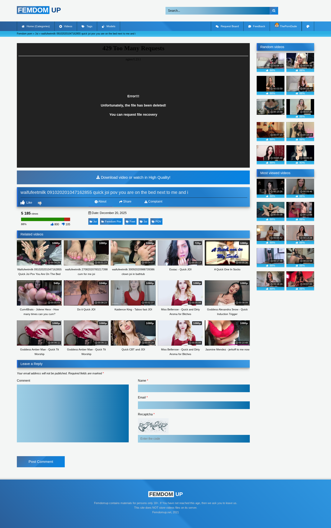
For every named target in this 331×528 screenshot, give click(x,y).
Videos (67, 26)
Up (39, 10)
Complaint (154, 201)
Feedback (258, 26)
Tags (89, 26)
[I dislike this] (40, 203)
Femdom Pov (113, 221)
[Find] (274, 11)
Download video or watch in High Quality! (135, 177)
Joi (95, 221)
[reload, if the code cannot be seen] (153, 432)
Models (110, 26)
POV (158, 221)
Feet (132, 221)
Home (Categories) (38, 26)
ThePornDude (288, 26)
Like (29, 202)
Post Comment (41, 462)
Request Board (229, 26)
